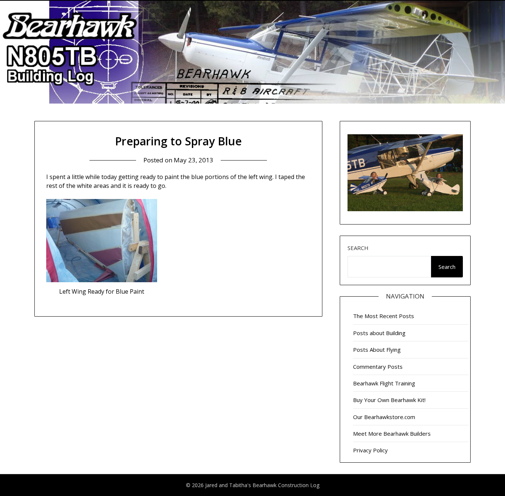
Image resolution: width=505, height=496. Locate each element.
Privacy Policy (370, 450)
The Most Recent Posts (383, 316)
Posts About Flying (377, 349)
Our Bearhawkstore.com (384, 417)
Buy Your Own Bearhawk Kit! (389, 400)
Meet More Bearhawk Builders (392, 433)
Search (358, 248)
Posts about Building (379, 333)
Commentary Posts (378, 366)
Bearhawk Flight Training (384, 383)
